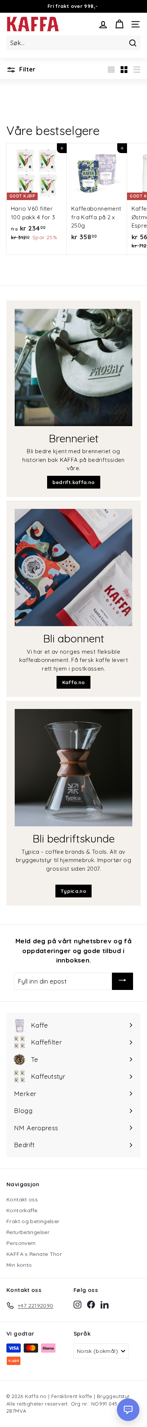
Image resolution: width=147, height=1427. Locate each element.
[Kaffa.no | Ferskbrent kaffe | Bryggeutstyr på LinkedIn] (105, 1304)
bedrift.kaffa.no (73, 482)
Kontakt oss (22, 1199)
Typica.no (73, 891)
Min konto (19, 1265)
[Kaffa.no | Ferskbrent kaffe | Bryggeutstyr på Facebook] (91, 1304)
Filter (27, 69)
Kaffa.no (73, 682)
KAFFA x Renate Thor (34, 1254)
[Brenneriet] (73, 367)
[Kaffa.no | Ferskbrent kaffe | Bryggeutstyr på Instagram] (77, 1304)
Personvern (21, 1243)
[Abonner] (122, 981)
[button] (128, 1409)
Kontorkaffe (21, 1210)
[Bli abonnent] (73, 567)
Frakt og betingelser (33, 1221)
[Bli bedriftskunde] (73, 767)
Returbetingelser (27, 1232)
